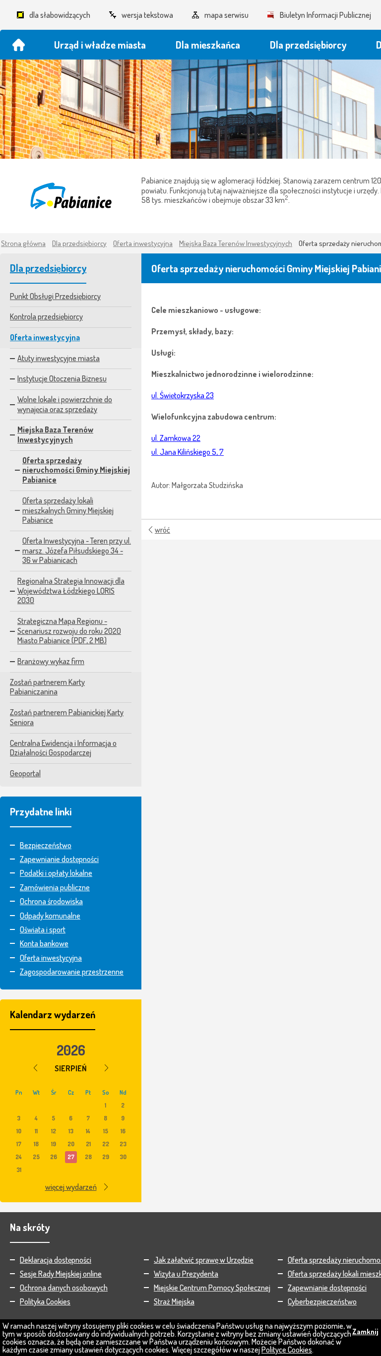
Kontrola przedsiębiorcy (46, 316)
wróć (162, 530)
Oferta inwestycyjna (143, 243)
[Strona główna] (18, 45)
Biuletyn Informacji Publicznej (325, 15)
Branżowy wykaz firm (50, 661)
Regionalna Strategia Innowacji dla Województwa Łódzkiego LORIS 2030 (71, 590)
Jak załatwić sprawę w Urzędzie (204, 1260)
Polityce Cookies (286, 1350)
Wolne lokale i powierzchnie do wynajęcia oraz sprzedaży (64, 404)
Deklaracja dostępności (55, 1260)
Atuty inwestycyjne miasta (58, 358)
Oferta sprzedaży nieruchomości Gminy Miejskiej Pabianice (76, 470)
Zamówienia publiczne (55, 887)
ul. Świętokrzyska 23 (182, 395)
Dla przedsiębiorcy (79, 243)
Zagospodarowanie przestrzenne (72, 972)
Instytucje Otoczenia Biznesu (62, 378)
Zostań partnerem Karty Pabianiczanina (47, 687)
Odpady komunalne (50, 916)
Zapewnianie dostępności (59, 859)
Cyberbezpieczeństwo (322, 1301)
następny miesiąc (106, 1067)
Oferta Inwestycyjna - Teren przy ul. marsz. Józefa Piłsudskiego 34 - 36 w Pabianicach (76, 550)
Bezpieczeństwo (45, 845)
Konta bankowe (44, 943)
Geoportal (25, 773)
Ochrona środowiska (51, 901)
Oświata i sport (42, 929)
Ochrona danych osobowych (64, 1288)
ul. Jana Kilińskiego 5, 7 (187, 452)
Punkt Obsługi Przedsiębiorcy (55, 296)
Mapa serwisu (226, 15)
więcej (71, 1187)
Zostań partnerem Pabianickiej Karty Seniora (67, 717)
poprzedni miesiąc (35, 1067)
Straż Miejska (174, 1301)
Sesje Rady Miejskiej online (61, 1274)
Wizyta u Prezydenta (186, 1274)
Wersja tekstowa (147, 15)
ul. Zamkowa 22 (175, 438)
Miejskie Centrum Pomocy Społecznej (212, 1288)
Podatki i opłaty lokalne (56, 873)
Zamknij (365, 1331)
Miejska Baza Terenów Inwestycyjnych (235, 243)
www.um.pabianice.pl (70, 196)
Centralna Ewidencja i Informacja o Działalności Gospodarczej (63, 748)
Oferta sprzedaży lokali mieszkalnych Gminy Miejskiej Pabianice (68, 510)
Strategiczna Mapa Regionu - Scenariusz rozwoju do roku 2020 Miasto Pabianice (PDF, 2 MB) (69, 630)
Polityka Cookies (45, 1301)
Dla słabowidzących (59, 15)
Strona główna (23, 243)
